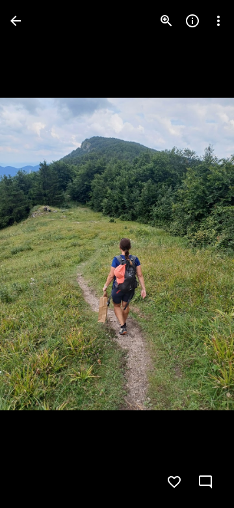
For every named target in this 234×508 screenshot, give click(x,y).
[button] (36, 254)
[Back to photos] (15, 20)
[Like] (174, 482)
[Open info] (192, 21)
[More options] (218, 21)
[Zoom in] (166, 21)
